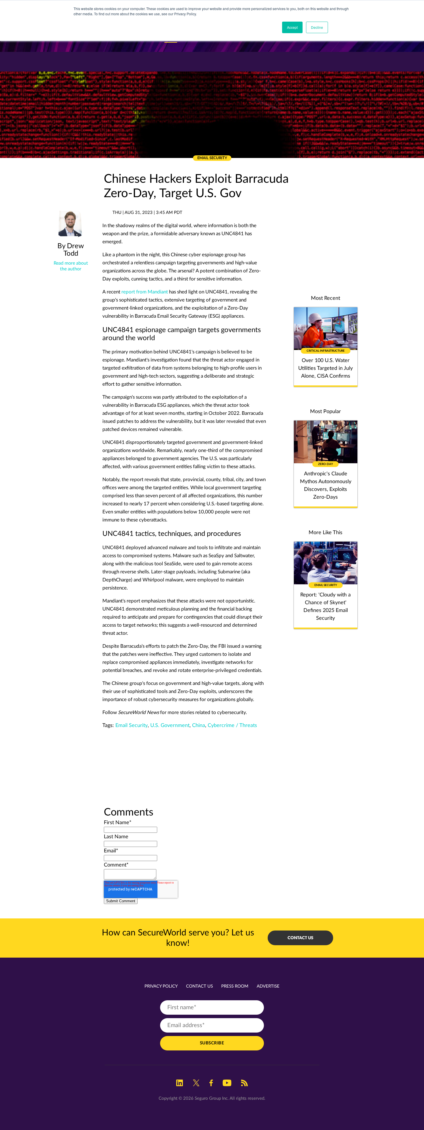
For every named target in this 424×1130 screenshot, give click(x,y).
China (198, 725)
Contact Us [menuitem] (199, 986)
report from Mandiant (144, 291)
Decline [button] (317, 27)
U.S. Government (170, 725)
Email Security (131, 725)
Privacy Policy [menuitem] (161, 986)
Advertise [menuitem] (268, 986)
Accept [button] (292, 27)
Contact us (300, 937)
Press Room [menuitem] (234, 986)
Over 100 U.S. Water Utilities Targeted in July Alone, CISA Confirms (325, 368)
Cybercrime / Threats (232, 725)
